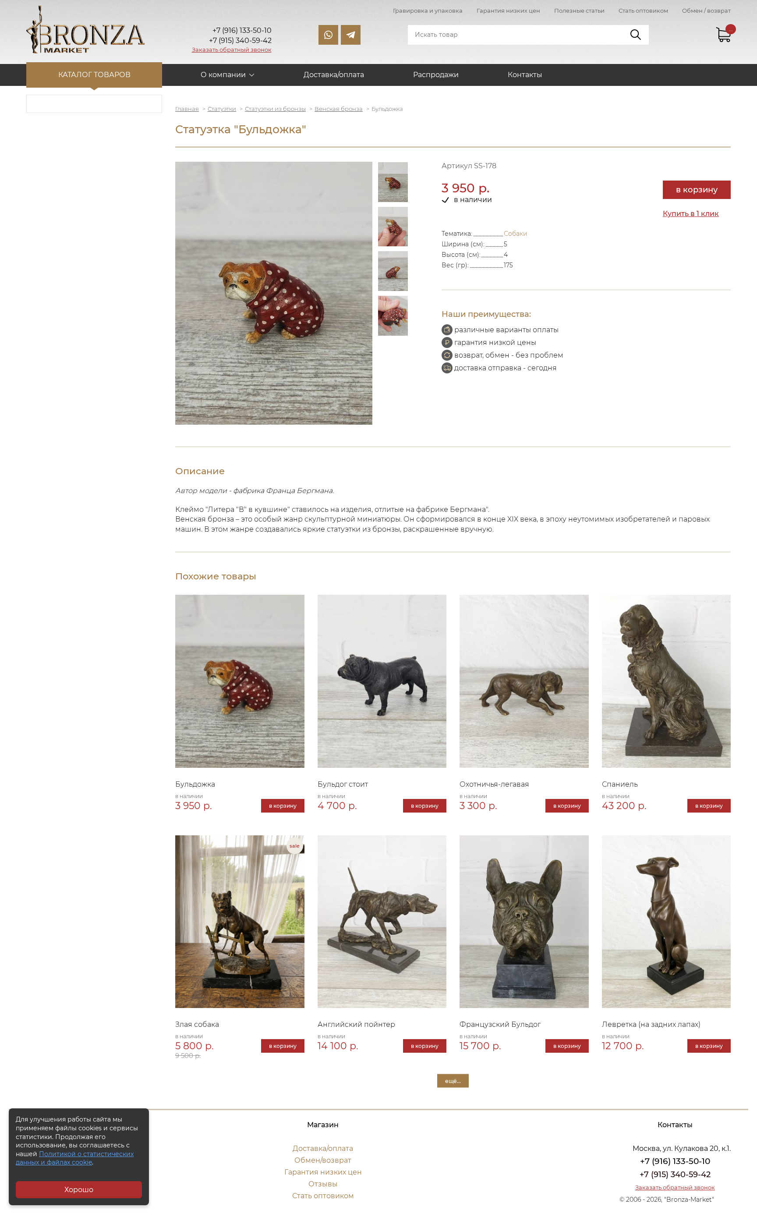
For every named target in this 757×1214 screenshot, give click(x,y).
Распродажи (436, 75)
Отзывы (323, 1184)
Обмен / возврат (706, 10)
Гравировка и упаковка (428, 10)
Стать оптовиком (643, 10)
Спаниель (620, 784)
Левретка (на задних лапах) (651, 1024)
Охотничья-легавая (494, 784)
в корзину (697, 190)
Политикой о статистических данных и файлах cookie (75, 1158)
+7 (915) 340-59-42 (675, 1174)
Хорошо (78, 1190)
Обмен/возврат (322, 1160)
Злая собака (197, 1024)
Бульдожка (195, 784)
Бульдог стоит (343, 784)
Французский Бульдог (500, 1024)
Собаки (515, 234)
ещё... (453, 1081)
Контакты (525, 75)
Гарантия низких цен (508, 10)
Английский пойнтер (356, 1024)
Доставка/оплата (334, 75)
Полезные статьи (579, 10)
